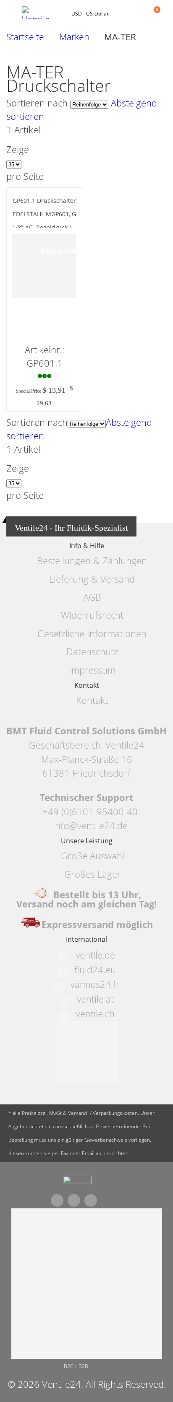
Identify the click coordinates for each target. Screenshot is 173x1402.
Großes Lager (92, 874)
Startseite (25, 37)
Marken (74, 37)
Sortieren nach (37, 102)
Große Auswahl (92, 855)
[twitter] (74, 1200)
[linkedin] (90, 1200)
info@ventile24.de (90, 825)
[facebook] (57, 1200)
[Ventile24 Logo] (43, 12)
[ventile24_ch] (77, 1182)
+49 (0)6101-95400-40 (90, 811)
